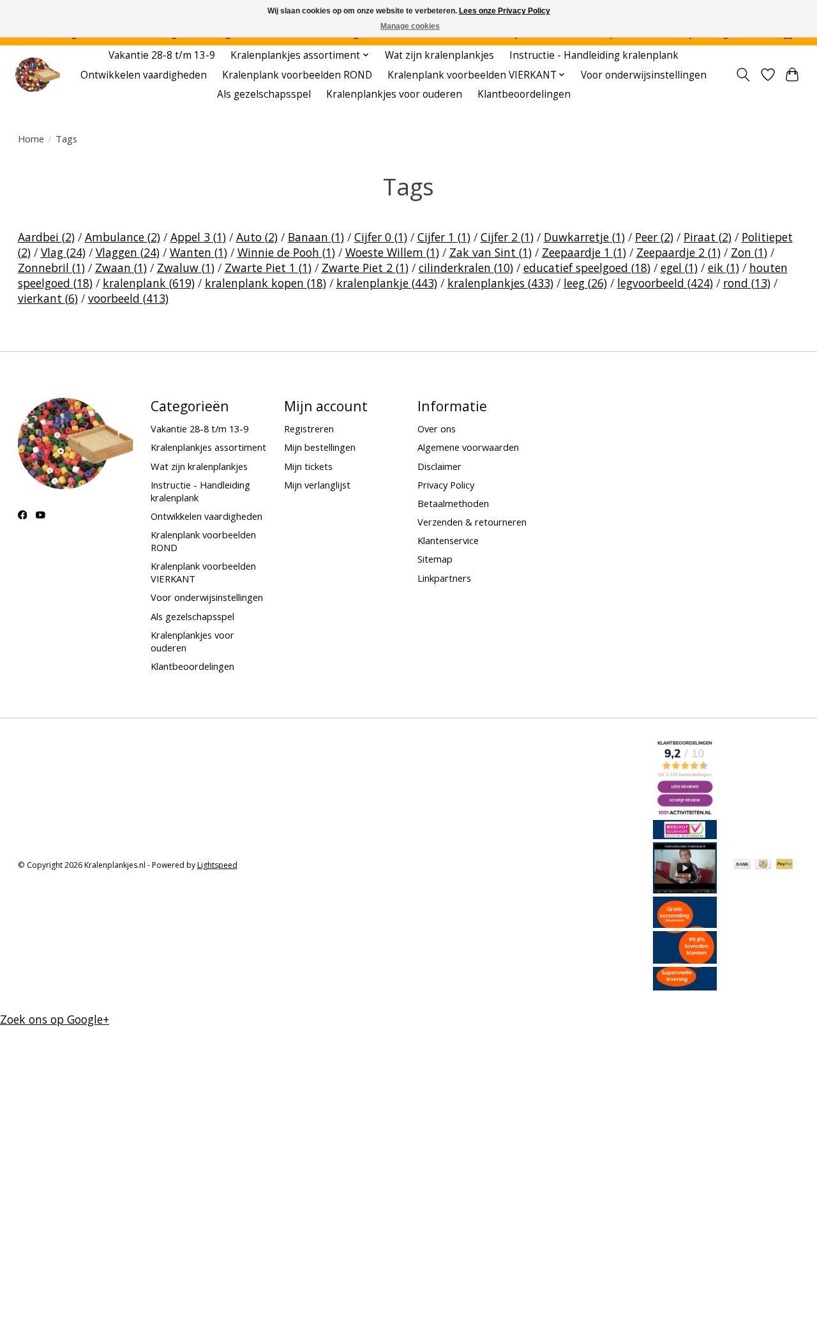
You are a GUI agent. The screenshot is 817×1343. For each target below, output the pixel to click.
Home (31, 138)
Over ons (436, 428)
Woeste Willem (392, 252)
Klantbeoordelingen (524, 94)
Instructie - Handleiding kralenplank (593, 55)
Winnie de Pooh (286, 252)
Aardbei (46, 237)
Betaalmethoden (453, 503)
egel (679, 267)
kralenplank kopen (265, 283)
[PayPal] (784, 865)
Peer (654, 237)
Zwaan (121, 267)
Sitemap (435, 558)
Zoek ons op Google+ (54, 1019)
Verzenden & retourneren (472, 521)
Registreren (309, 428)
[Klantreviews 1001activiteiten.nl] (685, 812)
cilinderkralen (466, 267)
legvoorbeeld (665, 283)
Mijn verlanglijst (317, 484)
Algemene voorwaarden (468, 447)
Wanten (198, 252)
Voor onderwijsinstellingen (644, 75)
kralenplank (149, 283)
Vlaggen (128, 252)
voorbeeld (128, 298)
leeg (585, 283)
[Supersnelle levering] (685, 986)
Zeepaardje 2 (678, 252)
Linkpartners (444, 578)
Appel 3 (198, 237)
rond (746, 283)
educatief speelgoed (586, 267)
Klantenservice (448, 540)
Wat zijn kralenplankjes (439, 55)
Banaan (316, 237)
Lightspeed (217, 865)
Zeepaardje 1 (584, 252)
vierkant (48, 298)
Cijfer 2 (507, 237)
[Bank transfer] (742, 865)
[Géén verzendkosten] (685, 923)
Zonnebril (51, 267)
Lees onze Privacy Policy (504, 10)
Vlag (63, 252)
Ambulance (122, 237)
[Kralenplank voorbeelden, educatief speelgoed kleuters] (37, 75)
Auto (257, 237)
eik (723, 267)
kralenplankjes (500, 283)
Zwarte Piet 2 (365, 267)
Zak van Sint (490, 252)
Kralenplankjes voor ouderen (394, 94)
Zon (749, 252)
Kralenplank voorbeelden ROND (297, 75)
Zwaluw (185, 267)
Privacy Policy (445, 484)
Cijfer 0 (380, 237)
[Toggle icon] (742, 74)
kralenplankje (386, 283)
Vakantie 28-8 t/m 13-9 (162, 55)
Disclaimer (439, 466)
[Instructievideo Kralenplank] (685, 889)
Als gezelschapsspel (264, 94)
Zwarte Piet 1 (268, 267)
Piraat (707, 237)
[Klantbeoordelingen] (685, 959)
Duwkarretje (584, 237)
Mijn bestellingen (320, 447)
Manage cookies (410, 26)
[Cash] (763, 865)
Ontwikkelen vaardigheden (143, 75)
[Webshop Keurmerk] (685, 834)
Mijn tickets (308, 466)
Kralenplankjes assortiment (208, 447)
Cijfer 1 (443, 237)
